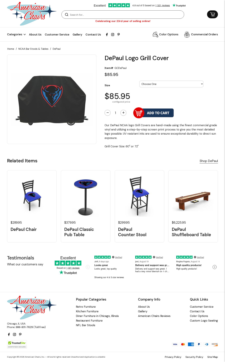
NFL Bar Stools (85, 325)
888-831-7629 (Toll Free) (31, 327)
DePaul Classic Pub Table (79, 232)
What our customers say (25, 264)
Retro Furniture (86, 306)
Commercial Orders (204, 34)
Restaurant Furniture (89, 320)
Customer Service (57, 34)
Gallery (77, 34)
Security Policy (194, 357)
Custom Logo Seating (204, 320)
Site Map (212, 357)
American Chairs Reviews (154, 316)
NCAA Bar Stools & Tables (33, 49)
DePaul (56, 49)
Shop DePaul (209, 161)
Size (107, 85)
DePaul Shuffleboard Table (191, 232)
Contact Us (93, 34)
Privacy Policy (173, 357)
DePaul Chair (24, 229)
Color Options (168, 34)
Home (10, 49)
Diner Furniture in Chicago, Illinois (97, 316)
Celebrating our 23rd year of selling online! (122, 21)
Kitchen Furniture (87, 311)
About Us (35, 34)
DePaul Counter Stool (132, 232)
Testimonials (20, 258)
